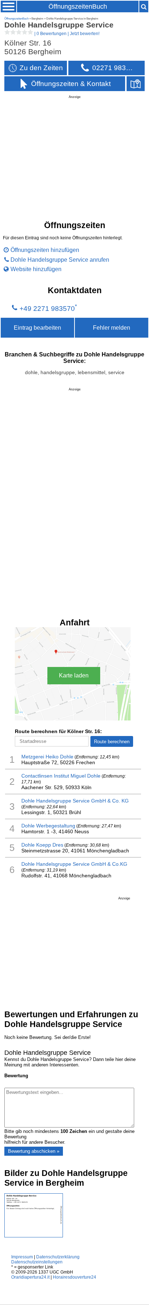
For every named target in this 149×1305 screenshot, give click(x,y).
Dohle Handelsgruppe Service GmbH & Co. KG (75, 801)
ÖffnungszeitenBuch (77, 6)
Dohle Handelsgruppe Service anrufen (59, 259)
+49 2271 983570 (47, 308)
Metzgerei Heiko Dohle (47, 757)
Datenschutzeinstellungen (37, 1262)
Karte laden (74, 675)
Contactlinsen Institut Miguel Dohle (61, 776)
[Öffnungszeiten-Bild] (33, 1235)
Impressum (22, 1256)
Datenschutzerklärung (58, 1256)
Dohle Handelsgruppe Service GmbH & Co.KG (74, 864)
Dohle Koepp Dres (42, 845)
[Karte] (136, 83)
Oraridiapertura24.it (30, 1277)
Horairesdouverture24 (74, 1277)
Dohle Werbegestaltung (48, 826)
